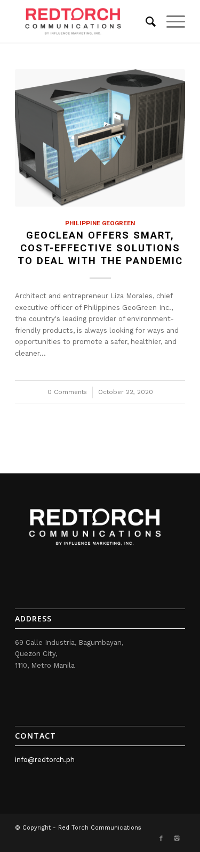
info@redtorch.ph (45, 760)
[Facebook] (161, 839)
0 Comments (67, 392)
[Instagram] (177, 839)
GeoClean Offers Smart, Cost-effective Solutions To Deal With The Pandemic (100, 248)
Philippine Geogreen (100, 223)
